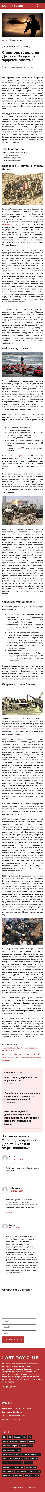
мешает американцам (14, 729)
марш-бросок (21, 456)
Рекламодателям (9, 1408)
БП (10, 1437)
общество (33, 1458)
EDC (4, 1437)
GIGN (19, 588)
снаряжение (8, 1471)
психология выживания (13, 1467)
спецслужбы (24, 67)
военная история (12, 67)
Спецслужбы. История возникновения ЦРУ (21, 1054)
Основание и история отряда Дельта (16, 152)
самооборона (31, 1467)
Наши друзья (25, 1408)
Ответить (9, 1176)
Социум (25, 47)
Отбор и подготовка (11, 155)
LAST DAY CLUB (12, 5)
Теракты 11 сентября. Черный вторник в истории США (20, 1049)
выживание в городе (11, 1450)
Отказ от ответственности (14, 1415)
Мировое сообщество (11, 47)
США (31, 67)
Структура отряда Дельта (12, 158)
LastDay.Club (9, 1084)
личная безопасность (12, 1458)
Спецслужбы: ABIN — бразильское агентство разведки (21, 1059)
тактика (6, 1476)
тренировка (17, 1476)
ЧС (30, 1437)
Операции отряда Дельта (12, 160)
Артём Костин (17, 40)
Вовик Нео (8, 1124)
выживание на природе (12, 1454)
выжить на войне (32, 1454)
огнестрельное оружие (12, 1463)
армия (31, 1441)
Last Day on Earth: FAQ (11, 1419)
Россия (17, 1437)
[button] (37, 6)
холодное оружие (32, 1476)
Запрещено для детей (12, 1412)
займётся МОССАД (11, 224)
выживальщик (26, 1446)
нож (25, 1458)
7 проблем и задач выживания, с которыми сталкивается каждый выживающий (22, 1096)
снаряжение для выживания (28, 1471)
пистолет (28, 1463)
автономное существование (14, 1441)
